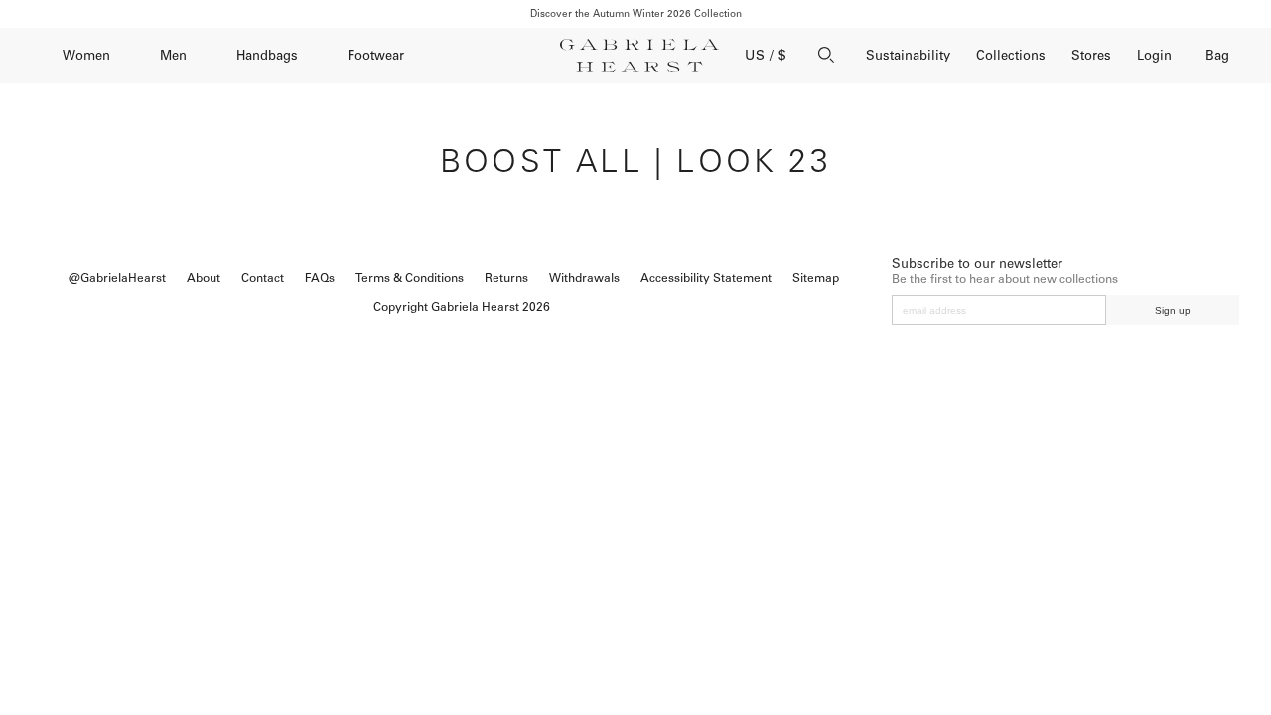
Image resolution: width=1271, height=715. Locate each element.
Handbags (267, 55)
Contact (262, 278)
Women (86, 55)
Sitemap (815, 278)
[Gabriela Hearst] (639, 55)
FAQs (320, 278)
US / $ (765, 55)
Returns (506, 278)
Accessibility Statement (706, 278)
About (203, 278)
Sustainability (908, 55)
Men (173, 55)
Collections (1011, 55)
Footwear (376, 55)
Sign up (1173, 310)
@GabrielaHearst (117, 278)
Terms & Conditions (409, 278)
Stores (1091, 55)
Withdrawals (584, 278)
